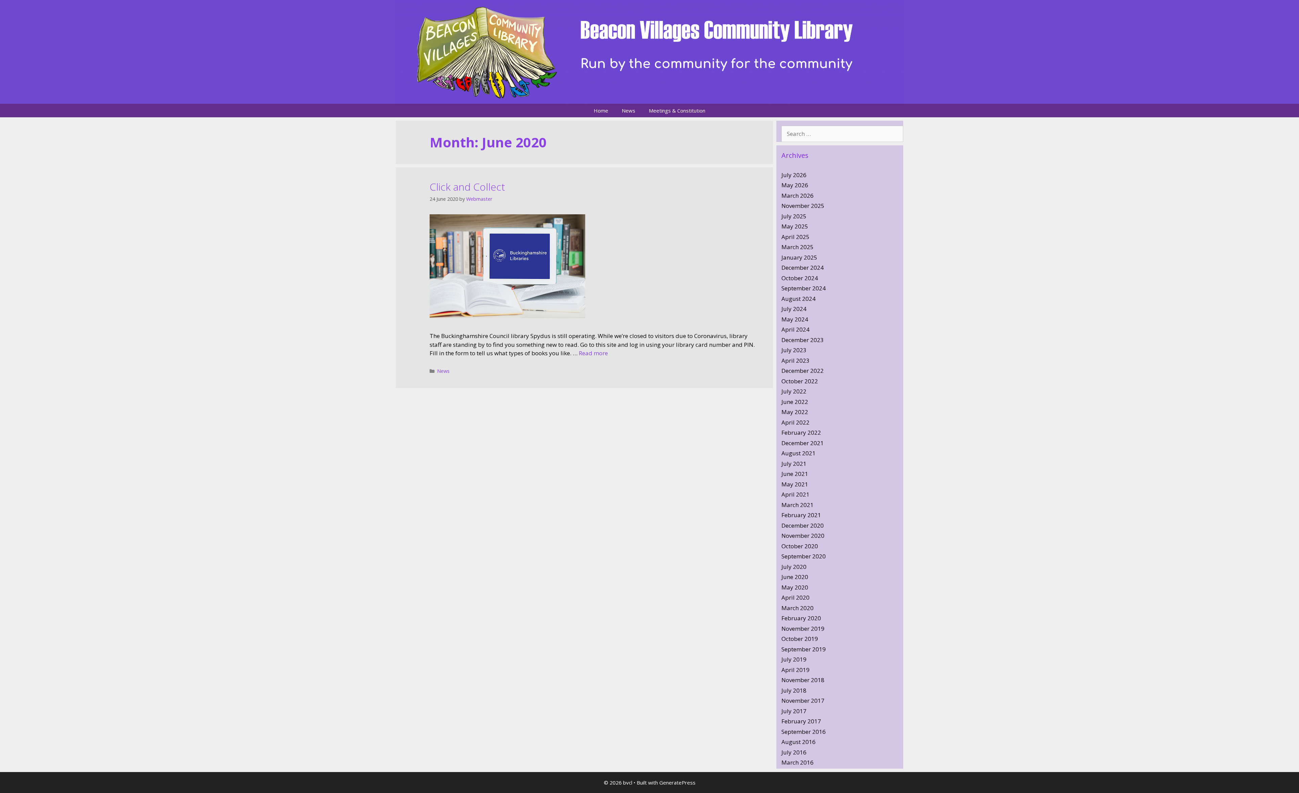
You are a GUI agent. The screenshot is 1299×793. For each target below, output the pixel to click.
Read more (593, 353)
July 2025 (793, 216)
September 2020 (803, 556)
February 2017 (801, 721)
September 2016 (803, 732)
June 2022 (794, 402)
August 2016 (798, 742)
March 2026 (797, 195)
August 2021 (798, 453)
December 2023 (802, 340)
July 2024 (793, 309)
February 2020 (801, 618)
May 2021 (794, 484)
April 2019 (795, 670)
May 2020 (794, 587)
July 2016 (793, 752)
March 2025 (797, 247)
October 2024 (799, 278)
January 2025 (799, 257)
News (628, 110)
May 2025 (794, 226)
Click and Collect (467, 187)
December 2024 (802, 267)
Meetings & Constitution (677, 110)
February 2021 (801, 515)
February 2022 (801, 432)
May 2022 (794, 412)
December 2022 (802, 371)
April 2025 (795, 237)
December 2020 (802, 525)
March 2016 (797, 762)
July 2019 (793, 659)
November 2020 (802, 535)
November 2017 (802, 700)
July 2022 (793, 391)
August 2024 (798, 299)
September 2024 (803, 288)
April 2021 (795, 494)
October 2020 (799, 546)
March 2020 (797, 608)
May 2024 (794, 319)
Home (601, 110)
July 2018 (793, 690)
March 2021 (797, 505)
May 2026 (794, 185)
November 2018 (802, 680)
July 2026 (793, 175)
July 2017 (793, 711)
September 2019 (803, 649)
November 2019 (802, 628)
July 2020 (793, 567)
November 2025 (802, 206)
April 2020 (795, 597)
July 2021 (793, 463)
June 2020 (794, 577)
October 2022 (799, 381)
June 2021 (794, 474)
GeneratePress (677, 782)
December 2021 (802, 443)
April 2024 (795, 329)
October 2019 (799, 639)
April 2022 (795, 422)
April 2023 (795, 360)
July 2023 (793, 350)
